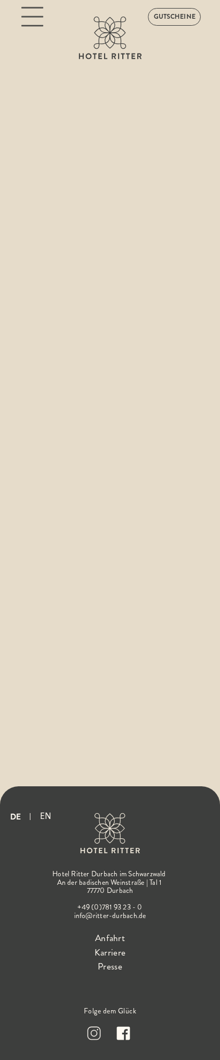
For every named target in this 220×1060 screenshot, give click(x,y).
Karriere (110, 952)
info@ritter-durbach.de (110, 916)
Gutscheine (174, 16)
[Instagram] (95, 1033)
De (15, 817)
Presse (110, 966)
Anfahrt (110, 938)
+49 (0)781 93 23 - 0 (109, 907)
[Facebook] (124, 1033)
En (45, 816)
